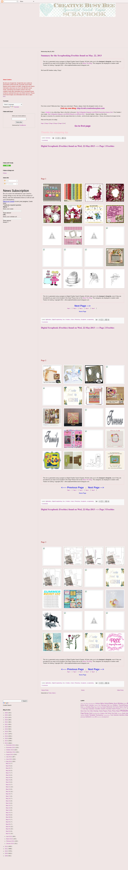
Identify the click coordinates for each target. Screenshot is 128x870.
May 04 (8, 826)
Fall (114, 707)
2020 (6, 726)
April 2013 (9, 836)
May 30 (8, 766)
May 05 (8, 824)
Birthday (121, 703)
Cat (108, 705)
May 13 (8, 805)
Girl (82, 708)
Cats (111, 705)
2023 (6, 719)
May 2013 (9, 761)
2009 (6, 853)
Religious (102, 713)
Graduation (91, 708)
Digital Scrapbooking (57, 319)
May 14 (8, 803)
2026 (6, 712)
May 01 (8, 833)
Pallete (101, 711)
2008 (6, 856)
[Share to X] (61, 138)
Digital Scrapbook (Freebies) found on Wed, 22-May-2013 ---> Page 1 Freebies (77, 146)
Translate (16, 107)
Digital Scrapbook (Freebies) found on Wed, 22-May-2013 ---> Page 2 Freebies (77, 327)
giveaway (83, 716)
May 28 (8, 770)
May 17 (8, 796)
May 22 (8, 784)
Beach (116, 703)
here (4, 96)
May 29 (8, 768)
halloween (89, 717)
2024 (6, 717)
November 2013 (10, 747)
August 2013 (9, 754)
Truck (112, 715)
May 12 (8, 808)
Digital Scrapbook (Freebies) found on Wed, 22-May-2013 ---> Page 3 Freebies (77, 509)
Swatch (87, 715)
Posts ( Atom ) (52, 693)
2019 (6, 729)
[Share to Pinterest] (65, 138)
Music (82, 711)
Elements (109, 707)
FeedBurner (22, 125)
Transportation (106, 715)
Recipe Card (88, 713)
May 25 (8, 777)
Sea (113, 713)
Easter (104, 707)
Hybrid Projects (116, 708)
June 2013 (9, 759)
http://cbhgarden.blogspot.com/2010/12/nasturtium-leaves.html (95, 112)
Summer (83, 715)
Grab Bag (85, 708)
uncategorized (105, 716)
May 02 (8, 831)
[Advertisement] (83, 88)
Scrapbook (83, 319)
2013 (6, 743)
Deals (84, 707)
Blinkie (125, 703)
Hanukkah (109, 708)
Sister (116, 713)
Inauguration (124, 708)
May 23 (8, 782)
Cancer (96, 705)
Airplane (97, 703)
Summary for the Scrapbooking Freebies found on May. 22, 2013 (71, 55)
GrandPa (103, 708)
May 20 (8, 789)
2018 (6, 731)
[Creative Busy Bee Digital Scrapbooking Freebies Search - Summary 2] (7, 166)
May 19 (8, 791)
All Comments (9, 184)
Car (99, 705)
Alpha (102, 703)
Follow (5, 173)
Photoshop (77, 319)
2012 (6, 846)
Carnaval (104, 705)
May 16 (8, 798)
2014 (6, 740)
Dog (92, 707)
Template (92, 715)
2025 (6, 715)
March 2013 (9, 839)
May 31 (8, 763)
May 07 (8, 819)
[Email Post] (53, 137)
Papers (105, 711)
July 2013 (9, 757)
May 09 (8, 815)
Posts (7, 181)
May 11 (8, 810)
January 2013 (10, 843)
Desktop (88, 707)
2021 (6, 724)
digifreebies (48, 319)
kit (96, 717)
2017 (6, 733)
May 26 (8, 775)
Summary (48, 137)
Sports (124, 713)
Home (82, 690)
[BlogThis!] (59, 138)
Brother (83, 705)
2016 (6, 736)
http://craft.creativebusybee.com (91, 108)
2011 (6, 848)
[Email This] (56, 138)
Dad (82, 707)
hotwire (93, 716)
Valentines (122, 715)
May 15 (8, 801)
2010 (6, 851)
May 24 (8, 780)
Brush (87, 705)
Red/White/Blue (96, 713)
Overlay (96, 711)
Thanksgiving (99, 715)
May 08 (8, 817)
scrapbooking (90, 319)
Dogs (95, 707)
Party (110, 711)
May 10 (8, 812)
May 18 (8, 794)
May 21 (8, 787)
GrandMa (98, 708)
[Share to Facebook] (63, 138)
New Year (87, 711)
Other (92, 711)
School (110, 713)
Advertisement (91, 703)
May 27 (8, 773)
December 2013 (10, 745)
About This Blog (87, 63)
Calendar (91, 705)
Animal (106, 703)
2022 (6, 722)
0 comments (45, 140)
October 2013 (10, 750)
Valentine (116, 715)
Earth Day (100, 707)
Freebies (68, 319)
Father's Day (122, 707)
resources (99, 716)
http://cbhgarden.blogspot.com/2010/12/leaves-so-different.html (66, 114)
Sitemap (120, 713)
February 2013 (10, 841)
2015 (6, 738)
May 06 (8, 822)
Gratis (72, 319)
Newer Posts (45, 690)
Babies (111, 703)
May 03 (8, 829)
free (64, 319)
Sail (106, 713)
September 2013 (11, 752)
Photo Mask (116, 711)
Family (117, 707)
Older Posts (120, 690)
